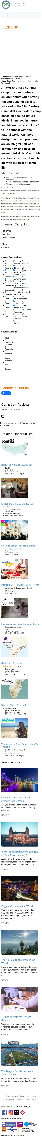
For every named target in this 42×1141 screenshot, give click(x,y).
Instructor (8, 354)
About (8, 1096)
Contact (33, 1100)
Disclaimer (15, 1096)
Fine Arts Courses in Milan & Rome (18, 546)
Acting (7, 263)
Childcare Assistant (9, 344)
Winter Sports (24, 315)
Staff (7, 365)
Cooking (8, 294)
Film (6, 312)
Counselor (9, 349)
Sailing (16, 323)
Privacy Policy (25, 1096)
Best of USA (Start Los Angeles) (16, 465)
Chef (7, 338)
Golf (6, 316)
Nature (16, 308)
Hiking (16, 268)
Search (33, 1096)
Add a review (15, 409)
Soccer (25, 274)
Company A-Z (10, 1100)
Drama (7, 308)
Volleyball (26, 292)
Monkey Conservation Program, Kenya (20, 624)
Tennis (24, 283)
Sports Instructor (8, 359)
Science (25, 263)
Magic (15, 283)
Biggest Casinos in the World (17, 906)
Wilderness (26, 310)
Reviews (4, 409)
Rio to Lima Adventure (12, 663)
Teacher (8, 369)
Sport (24, 279)
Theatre (25, 288)
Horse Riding (16, 273)
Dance (7, 303)
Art (6, 272)
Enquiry (6, 393)
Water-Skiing (24, 298)
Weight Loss (25, 304)
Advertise (20, 1100)
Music (15, 303)
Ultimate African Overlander (14, 705)
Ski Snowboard (26, 269)
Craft (7, 299)
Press (27, 1100)
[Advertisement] (21, 52)
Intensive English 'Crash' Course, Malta (20, 585)
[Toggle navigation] (4, 15)
